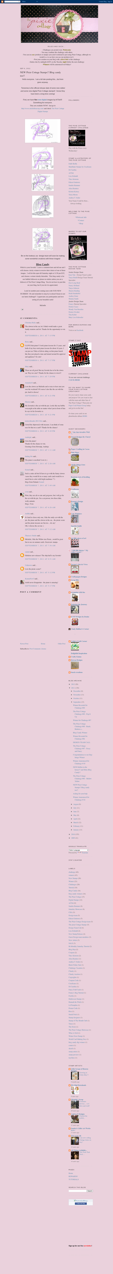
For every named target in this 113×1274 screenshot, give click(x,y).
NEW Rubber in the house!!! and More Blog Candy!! (82, 769)
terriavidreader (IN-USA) (34, 421)
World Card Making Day (77, 1039)
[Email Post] (22, 309)
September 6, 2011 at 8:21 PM (40, 395)
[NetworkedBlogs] (81, 1201)
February (76, 826)
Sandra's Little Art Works (80, 1128)
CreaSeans (72, 983)
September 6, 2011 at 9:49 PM (40, 431)
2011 (73, 688)
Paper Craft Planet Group (77, 405)
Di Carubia (72, 170)
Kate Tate (72, 275)
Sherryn (28, 402)
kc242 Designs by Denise (80, 616)
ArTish (71, 173)
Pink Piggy (75, 452)
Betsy (27, 341)
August (76, 804)
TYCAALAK (76, 1135)
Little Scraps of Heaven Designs (79, 1070)
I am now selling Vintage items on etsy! (85, 1140)
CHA (71, 912)
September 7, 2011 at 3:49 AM (40, 485)
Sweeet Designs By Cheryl (80, 437)
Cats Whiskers (76, 513)
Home (43, 643)
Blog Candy (73, 890)
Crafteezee (75, 489)
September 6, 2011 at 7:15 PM (40, 335)
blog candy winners (75, 894)
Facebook (80, 330)
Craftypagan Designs (79, 576)
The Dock (72, 1027)
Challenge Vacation (75, 968)
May (75, 815)
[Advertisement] (82, 79)
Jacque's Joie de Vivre (79, 564)
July (75, 808)
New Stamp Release (76, 934)
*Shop (81, 223)
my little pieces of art (78, 538)
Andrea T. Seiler (74, 197)
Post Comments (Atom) (38, 648)
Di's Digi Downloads (78, 1085)
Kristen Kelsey (74, 191)
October (76, 698)
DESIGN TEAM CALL (81, 742)
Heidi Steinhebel (74, 293)
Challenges (72, 884)
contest (71, 1045)
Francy (71, 304)
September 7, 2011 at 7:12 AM (40, 529)
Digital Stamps (74, 900)
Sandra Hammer (74, 185)
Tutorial (71, 887)
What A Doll (73, 1033)
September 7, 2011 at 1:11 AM (40, 450)
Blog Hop (72, 949)
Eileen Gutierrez (74, 182)
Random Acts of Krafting (80, 477)
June (75, 811)
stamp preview (74, 1054)
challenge (72, 872)
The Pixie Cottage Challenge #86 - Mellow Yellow (82, 778)
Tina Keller (73, 314)
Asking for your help (80, 793)
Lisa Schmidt (73, 176)
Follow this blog (81, 1203)
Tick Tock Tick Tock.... (84, 1153)
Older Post (61, 643)
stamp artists (73, 1051)
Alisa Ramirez (74, 188)
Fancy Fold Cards (75, 989)
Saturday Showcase (75, 909)
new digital (42, 100)
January (76, 830)
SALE (71, 943)
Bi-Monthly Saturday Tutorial (79, 946)
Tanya (71, 1023)
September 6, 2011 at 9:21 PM (40, 414)
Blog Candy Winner (80, 732)
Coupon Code (73, 980)
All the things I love (78, 464)
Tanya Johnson (74, 288)
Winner (71, 881)
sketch (71, 1048)
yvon (26, 491)
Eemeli (27, 469)
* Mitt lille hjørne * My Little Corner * (79, 551)
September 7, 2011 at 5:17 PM (40, 586)
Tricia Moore (73, 194)
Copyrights (72, 977)
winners (71, 875)
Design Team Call (75, 928)
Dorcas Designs (76, 660)
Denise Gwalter (74, 312)
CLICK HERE (74, 380)
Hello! (73, 1130)
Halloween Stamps (75, 999)
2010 (73, 834)
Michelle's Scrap (77, 1099)
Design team (73, 915)
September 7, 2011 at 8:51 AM (40, 559)
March (75, 822)
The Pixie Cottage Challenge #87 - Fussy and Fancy (81, 748)
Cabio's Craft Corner (79, 641)
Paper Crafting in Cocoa (80, 449)
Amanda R (29, 382)
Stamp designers (74, 1017)
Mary (27, 366)
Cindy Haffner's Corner (80, 629)
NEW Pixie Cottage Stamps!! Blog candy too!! (40, 74)
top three (72, 1058)
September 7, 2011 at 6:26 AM (40, 507)
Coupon (71, 952)
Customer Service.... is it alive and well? (84, 1103)
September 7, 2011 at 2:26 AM (40, 463)
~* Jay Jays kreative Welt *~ (80, 433)
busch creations (77, 672)
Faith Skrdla (73, 163)
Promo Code (73, 1008)
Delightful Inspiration (79, 653)
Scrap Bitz (75, 580)
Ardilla (27, 513)
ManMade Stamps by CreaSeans (80, 167)
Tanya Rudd (73, 277)
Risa (70, 1011)
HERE (84, 416)
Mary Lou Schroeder (76, 317)
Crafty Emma (76, 656)
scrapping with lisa (78, 592)
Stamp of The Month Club (78, 1020)
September (77, 702)
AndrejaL (28, 437)
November (77, 694)
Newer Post (24, 643)
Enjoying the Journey (79, 604)
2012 (73, 684)
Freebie (71, 996)
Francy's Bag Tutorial (76, 993)
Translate (85, 852)
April (75, 819)
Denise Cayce (73, 306)
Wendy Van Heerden (76, 309)
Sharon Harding (74, 291)
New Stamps (73, 878)
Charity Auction (74, 974)
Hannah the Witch (75, 1002)
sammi (27, 552)
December (77, 691)
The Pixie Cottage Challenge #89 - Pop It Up (81, 714)
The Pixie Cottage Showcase (79, 1030)
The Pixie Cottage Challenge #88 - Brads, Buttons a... (82, 726)
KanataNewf (29, 578)
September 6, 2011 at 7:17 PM (40, 360)
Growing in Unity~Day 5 (83, 1073)
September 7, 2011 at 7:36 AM (40, 545)
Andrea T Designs (78, 1114)
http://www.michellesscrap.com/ (32, 108)
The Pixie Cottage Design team (79, 921)
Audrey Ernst (73, 296)
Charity (71, 971)
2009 (73, 838)
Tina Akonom (73, 179)
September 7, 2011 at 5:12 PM (40, 572)
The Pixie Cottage (75, 897)
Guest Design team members (79, 937)
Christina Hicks (30, 322)
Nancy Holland (74, 285)
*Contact (81, 220)
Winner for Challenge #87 (82, 720)
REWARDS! (73, 1176)
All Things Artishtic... (79, 1150)
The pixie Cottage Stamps (78, 924)
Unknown (28, 565)
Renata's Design (77, 501)
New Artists (73, 940)
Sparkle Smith (76, 526)
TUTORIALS (74, 1179)
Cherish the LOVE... (83, 1117)
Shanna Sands (73, 299)
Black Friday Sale (75, 965)
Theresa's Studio (31, 535)
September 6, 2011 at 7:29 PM (40, 376)
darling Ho (29, 456)
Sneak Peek (73, 1014)
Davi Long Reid (74, 283)
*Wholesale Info (81, 217)
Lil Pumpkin (73, 1005)
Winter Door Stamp (75, 1036)
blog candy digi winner (77, 1042)
